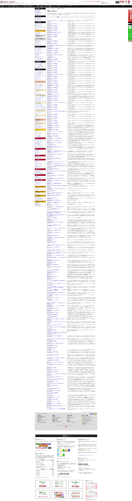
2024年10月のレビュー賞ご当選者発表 (52, 91)
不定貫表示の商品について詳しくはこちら (85, 455)
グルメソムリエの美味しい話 (71, 422)
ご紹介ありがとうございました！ (51, 278)
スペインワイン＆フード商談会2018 (52, 217)
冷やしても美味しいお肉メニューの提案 (52, 312)
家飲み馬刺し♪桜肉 (37, 18)
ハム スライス (37, 91)
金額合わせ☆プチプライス (39, 26)
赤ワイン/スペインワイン (38, 132)
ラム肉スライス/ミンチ (38, 161)
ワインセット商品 (37, 135)
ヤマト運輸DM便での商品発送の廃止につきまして (54, 225)
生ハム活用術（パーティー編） (51, 349)
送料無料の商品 (38, 61)
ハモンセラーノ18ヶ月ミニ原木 (39, 106)
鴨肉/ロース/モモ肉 (37, 171)
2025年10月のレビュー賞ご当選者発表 (52, 59)
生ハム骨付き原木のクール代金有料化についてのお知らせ (55, 74)
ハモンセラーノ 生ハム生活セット (40, 96)
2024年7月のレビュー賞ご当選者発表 (52, 104)
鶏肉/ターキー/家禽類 (28, 6)
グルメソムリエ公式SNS (50, 156)
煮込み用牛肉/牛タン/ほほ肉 (39, 144)
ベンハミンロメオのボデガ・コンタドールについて (54, 324)
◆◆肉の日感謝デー (38, 9)
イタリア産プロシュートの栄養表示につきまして (54, 202)
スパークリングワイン (38, 134)
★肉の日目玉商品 (37, 10)
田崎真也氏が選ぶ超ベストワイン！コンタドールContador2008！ (56, 305)
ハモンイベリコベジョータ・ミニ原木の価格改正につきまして (55, 206)
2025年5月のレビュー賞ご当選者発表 (52, 72)
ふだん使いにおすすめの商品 (40, 30)
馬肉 (24, 6)
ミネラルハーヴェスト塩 (56, 6)
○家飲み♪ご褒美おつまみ (38, 47)
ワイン (6, 6)
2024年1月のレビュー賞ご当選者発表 (52, 120)
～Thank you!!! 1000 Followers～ (51, 144)
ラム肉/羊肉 (16, 6)
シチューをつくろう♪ (38, 51)
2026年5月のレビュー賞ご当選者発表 (52, 30)
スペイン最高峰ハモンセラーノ (87, 420)
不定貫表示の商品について (42, 416)
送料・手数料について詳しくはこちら (42, 477)
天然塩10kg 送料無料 (38, 204)
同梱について (40, 420)
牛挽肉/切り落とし (37, 143)
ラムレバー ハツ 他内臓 (38, 164)
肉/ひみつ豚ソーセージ (38, 44)
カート (121, 3)
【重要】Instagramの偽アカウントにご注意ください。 (54, 142)
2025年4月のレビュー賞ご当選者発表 (52, 76)
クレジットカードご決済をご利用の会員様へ (53, 269)
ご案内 (53, 420)
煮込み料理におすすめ (38, 53)
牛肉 (8, 6)
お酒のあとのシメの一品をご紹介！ (52, 367)
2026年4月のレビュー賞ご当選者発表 (52, 34)
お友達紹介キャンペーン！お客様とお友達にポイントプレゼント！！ (56, 163)
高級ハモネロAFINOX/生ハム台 (39, 126)
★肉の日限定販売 (37, 14)
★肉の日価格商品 (37, 11)
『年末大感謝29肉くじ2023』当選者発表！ (53, 125)
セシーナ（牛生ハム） (38, 19)
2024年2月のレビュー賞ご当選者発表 (52, 118)
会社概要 (53, 416)
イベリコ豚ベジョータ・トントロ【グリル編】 (53, 401)
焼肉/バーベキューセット (38, 74)
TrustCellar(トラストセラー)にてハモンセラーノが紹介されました (56, 102)
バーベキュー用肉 (37, 77)
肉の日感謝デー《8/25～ (39, 8)
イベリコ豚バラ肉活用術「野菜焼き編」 (52, 314)
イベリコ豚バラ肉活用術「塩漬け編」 (52, 316)
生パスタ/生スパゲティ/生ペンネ (39, 198)
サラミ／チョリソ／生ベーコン (40, 110)
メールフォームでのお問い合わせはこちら (85, 472)
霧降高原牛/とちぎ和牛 (38, 139)
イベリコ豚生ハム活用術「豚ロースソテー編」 (53, 397)
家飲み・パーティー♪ (38, 56)
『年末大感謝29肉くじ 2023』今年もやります (53, 127)
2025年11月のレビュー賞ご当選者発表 (52, 52)
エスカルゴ (36, 189)
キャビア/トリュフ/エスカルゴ (36, 6)
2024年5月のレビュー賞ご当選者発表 (52, 109)
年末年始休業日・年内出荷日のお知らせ (52, 133)
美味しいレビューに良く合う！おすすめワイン (53, 297)
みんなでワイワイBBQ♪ (38, 17)
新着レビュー (69, 416)
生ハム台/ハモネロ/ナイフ (40, 123)
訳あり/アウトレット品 (38, 24)
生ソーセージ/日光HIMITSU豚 (39, 85)
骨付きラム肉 (37, 162)
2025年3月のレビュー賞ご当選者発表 (52, 78)
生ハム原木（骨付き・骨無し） (40, 95)
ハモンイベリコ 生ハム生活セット (40, 97)
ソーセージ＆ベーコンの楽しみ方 (88, 417)
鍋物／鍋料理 (37, 54)
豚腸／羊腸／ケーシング (39, 119)
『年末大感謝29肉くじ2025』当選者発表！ (53, 48)
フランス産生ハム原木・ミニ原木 (39, 100)
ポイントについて (40, 421)
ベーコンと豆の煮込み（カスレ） (39, 59)
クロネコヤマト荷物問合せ (42, 422)
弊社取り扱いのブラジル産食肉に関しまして (53, 264)
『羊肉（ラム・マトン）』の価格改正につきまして (54, 230)
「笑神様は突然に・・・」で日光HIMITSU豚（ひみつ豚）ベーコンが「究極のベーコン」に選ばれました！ (56, 151)
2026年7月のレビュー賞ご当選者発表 (52, 25)
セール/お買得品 (38, 22)
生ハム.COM (69, 421)
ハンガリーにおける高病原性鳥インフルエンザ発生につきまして (56, 292)
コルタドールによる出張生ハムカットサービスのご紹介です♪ (55, 175)
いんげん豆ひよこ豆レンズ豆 (39, 199)
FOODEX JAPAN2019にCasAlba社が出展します (54, 200)
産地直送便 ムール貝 (39, 35)
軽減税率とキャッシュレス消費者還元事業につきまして (54, 183)
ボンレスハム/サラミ (38, 88)
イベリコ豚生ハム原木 (38, 98)
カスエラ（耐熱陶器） (38, 127)
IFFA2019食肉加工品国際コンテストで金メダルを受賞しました (56, 178)
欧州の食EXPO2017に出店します (51, 262)
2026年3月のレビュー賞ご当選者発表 (52, 36)
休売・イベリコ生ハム (38, 93)
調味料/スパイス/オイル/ (44, 6)
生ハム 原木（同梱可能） (38, 64)
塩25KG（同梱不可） (38, 67)
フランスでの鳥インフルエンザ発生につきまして (54, 232)
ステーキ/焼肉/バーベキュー (40, 69)
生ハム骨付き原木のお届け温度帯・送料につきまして (54, 32)
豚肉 (10, 6)
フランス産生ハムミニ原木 (39, 105)
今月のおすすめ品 (38, 16)
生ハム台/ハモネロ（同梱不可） (39, 66)
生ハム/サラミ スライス (39, 90)
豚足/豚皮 (36, 153)
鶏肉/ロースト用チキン (38, 181)
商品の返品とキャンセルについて (43, 419)
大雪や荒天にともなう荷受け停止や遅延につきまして (54, 158)
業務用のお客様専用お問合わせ (57, 421)
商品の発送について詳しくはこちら (63, 458)
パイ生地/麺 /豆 (50, 6)
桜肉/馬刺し (36, 176)
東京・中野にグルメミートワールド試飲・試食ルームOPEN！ (55, 255)
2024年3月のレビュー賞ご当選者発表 (52, 116)
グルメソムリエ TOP (51, 8)
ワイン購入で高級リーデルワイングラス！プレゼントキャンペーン (56, 161)
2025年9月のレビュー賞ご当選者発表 (52, 63)
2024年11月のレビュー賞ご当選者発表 (52, 89)
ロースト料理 (37, 55)
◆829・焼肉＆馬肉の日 (38, 12)
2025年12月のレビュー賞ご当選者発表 (52, 50)
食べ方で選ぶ (38, 46)
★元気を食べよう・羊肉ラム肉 (39, 23)
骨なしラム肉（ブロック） (39, 163)
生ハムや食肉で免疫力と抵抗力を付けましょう (53, 168)
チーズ (37, 115)
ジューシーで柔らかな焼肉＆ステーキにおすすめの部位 (54, 364)
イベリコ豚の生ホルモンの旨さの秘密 (52, 399)
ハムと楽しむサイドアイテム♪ (39, 49)
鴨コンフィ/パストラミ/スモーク (39, 170)
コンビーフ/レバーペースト (39, 87)
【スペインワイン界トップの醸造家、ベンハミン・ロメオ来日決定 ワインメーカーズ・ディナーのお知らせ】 (57, 290)
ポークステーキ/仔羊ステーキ (39, 72)
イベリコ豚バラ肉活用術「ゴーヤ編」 (52, 381)
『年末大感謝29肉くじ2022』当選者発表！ (53, 129)
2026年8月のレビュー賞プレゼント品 (52, 23)
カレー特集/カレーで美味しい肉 (39, 52)
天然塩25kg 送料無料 (38, 205)
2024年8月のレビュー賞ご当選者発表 (52, 100)
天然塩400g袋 (37, 202)
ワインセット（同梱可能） (39, 65)
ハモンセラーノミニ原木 (38, 104)
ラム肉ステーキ (37, 160)
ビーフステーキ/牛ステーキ (39, 71)
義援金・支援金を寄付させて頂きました (52, 276)
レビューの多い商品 (70, 417)
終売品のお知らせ (49, 38)
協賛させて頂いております (50, 274)
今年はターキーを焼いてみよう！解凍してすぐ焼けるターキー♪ (56, 343)
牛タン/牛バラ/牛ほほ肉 (38, 142)
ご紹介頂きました (85, 418)
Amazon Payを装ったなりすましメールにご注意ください (55, 154)
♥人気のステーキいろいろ (38, 70)
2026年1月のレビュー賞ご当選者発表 (52, 43)
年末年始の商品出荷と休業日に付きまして (53, 235)
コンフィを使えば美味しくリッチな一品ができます (54, 390)
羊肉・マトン (37, 165)
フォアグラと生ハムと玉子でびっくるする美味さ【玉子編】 (55, 383)
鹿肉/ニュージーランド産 (38, 157)
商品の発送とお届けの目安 (42, 417)
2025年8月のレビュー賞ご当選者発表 (52, 65)
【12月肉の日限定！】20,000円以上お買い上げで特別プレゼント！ (56, 237)
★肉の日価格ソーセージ (38, 13)
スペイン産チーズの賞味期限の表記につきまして (54, 388)
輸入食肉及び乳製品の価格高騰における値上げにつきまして (55, 146)
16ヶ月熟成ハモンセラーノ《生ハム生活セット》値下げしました (56, 188)
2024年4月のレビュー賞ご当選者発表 (52, 114)
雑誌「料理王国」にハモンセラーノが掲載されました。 (54, 403)
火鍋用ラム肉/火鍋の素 (38, 166)
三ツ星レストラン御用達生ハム (87, 419)
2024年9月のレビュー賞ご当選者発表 (52, 98)
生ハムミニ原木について (86, 416)
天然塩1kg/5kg (37, 203)
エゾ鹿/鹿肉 (12, 6)
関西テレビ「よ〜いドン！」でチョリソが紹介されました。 (55, 362)
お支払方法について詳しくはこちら (41, 450)
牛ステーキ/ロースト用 (38, 141)
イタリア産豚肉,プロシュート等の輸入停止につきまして (55, 140)
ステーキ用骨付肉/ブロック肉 (39, 73)
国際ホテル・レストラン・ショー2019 (52, 204)
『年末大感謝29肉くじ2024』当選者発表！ (53, 85)
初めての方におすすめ (38, 25)
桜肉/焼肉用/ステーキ (38, 177)
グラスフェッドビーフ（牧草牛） (39, 140)
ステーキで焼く (37, 50)
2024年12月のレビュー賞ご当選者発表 (52, 87)
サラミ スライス (37, 92)
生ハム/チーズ (37, 43)
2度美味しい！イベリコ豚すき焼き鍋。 (52, 385)
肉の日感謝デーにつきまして (51, 239)
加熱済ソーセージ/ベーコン (39, 86)
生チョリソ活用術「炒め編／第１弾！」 (52, 345)
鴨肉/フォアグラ (21, 6)
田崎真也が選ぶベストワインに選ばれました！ (53, 310)
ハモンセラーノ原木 (38, 99)
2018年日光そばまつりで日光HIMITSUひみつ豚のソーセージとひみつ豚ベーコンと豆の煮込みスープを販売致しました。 (56, 212)
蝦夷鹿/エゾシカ (37, 156)
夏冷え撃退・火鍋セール (38, 20)
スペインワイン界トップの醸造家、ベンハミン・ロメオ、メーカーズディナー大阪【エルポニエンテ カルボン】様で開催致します (57, 287)
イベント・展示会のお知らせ (51, 190)
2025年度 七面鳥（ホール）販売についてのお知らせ (54, 61)
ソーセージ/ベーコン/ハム (40, 81)
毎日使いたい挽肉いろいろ (39, 48)
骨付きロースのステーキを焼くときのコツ (53, 369)
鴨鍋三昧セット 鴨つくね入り (39, 173)
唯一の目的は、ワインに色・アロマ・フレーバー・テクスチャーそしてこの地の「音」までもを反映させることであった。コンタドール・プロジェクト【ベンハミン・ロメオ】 (57, 333)
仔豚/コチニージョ (37, 152)
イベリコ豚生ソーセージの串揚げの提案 (52, 371)
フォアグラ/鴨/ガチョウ (38, 172)
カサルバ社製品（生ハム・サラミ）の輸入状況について (54, 138)
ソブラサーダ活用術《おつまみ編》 (52, 347)
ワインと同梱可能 (37, 136)
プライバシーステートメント (56, 417)
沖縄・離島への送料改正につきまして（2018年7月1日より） (55, 222)
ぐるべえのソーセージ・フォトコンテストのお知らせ (54, 131)
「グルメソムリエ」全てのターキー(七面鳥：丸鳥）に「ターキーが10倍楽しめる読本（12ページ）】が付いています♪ (56, 252)
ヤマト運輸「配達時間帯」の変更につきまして (53, 260)
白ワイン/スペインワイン (38, 133)
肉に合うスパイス (37, 167)
